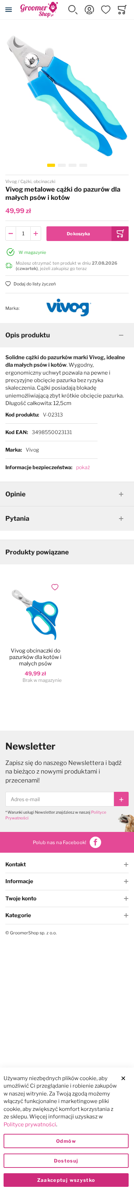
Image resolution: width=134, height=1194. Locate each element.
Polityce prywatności (30, 1124)
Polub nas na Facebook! (59, 842)
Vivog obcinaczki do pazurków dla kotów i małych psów (35, 657)
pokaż (83, 467)
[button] (73, 9)
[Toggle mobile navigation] (8, 9)
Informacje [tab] (19, 881)
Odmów (66, 1141)
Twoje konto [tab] (20, 898)
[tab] (67, 335)
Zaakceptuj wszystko (66, 1180)
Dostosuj (66, 1161)
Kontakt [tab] (15, 864)
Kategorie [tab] (18, 915)
